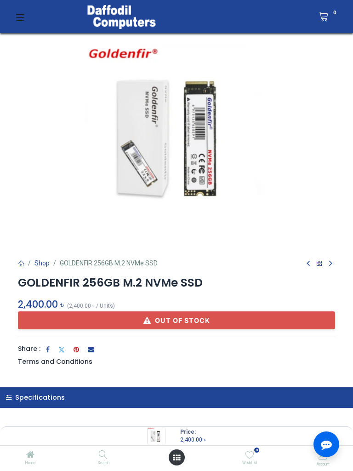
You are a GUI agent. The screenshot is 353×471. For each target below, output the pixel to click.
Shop (42, 263)
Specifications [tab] (39, 397)
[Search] (103, 455)
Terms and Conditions (55, 361)
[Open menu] (176, 457)
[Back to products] (319, 264)
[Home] (30, 455)
